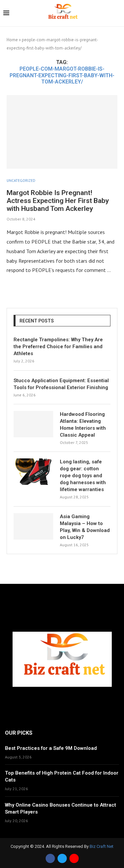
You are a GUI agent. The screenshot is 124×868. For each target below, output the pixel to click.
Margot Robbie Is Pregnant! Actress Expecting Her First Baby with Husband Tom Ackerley (58, 201)
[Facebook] (50, 858)
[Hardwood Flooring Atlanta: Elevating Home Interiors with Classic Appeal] (33, 424)
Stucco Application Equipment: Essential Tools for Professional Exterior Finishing (61, 384)
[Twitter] (62, 858)
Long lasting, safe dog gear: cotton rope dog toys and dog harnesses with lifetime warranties (83, 475)
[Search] (117, 14)
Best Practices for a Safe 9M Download (51, 748)
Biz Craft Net (101, 846)
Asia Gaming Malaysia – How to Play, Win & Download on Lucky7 (85, 527)
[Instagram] (74, 858)
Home (12, 40)
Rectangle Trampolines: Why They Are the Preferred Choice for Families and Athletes (58, 346)
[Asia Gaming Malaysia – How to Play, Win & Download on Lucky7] (33, 526)
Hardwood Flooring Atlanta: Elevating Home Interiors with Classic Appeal (83, 424)
